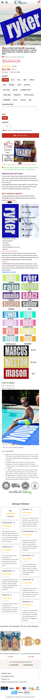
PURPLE (31, 80)
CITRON (5, 80)
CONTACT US (5, 679)
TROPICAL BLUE (29, 95)
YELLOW (23, 100)
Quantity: (5, 122)
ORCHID (15, 90)
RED (30, 100)
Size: (4, 114)
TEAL (18, 80)
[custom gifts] (20, 2)
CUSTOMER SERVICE (7, 676)
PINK (4, 85)
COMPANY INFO (6, 673)
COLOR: (5, 76)
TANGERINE (6, 100)
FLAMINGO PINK (26, 90)
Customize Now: (8, 104)
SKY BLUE (27, 85)
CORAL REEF (7, 95)
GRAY (19, 85)
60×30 (5, 118)
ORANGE (11, 85)
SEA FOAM (6, 90)
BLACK (15, 100)
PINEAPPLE (17, 95)
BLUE (12, 80)
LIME (24, 80)
